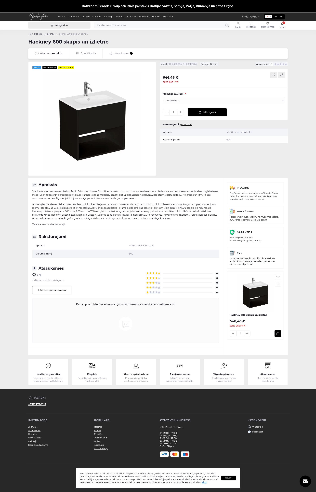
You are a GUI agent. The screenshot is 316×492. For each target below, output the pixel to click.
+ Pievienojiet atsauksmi (52, 290)
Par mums (74, 16)
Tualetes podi (100, 437)
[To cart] (278, 333)
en (280, 16)
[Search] (227, 25)
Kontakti (156, 16)
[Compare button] (281, 75)
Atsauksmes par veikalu (137, 16)
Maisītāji (98, 434)
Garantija (96, 16)
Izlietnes (98, 427)
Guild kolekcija (101, 448)
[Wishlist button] (273, 75)
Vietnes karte (34, 437)
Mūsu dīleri (168, 16)
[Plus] (180, 112)
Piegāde (86, 16)
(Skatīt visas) (186, 124)
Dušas (97, 441)
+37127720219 (37, 404)
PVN (239, 253)
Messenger (257, 432)
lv (270, 16)
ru (275, 16)
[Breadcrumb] (29, 34)
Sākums (62, 16)
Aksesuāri (99, 445)
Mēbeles (38, 34)
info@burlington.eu (171, 427)
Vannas (97, 430)
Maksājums (245, 211)
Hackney (50, 34)
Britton (213, 64)
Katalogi (108, 16)
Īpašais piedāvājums (38, 445)
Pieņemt (228, 478)
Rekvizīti (119, 16)
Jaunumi (32, 427)
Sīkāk (204, 482)
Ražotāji (32, 441)
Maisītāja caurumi (174, 93)
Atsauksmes (34, 430)
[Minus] (166, 112)
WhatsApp (257, 427)
